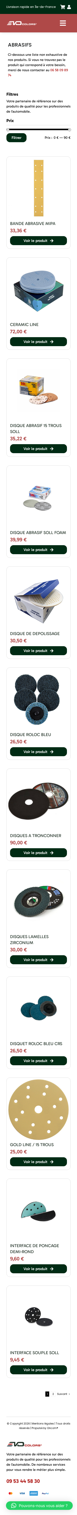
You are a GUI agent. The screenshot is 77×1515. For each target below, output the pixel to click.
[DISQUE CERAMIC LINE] (38, 261)
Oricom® (52, 1428)
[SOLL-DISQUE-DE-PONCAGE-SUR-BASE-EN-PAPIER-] (38, 362)
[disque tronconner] (38, 772)
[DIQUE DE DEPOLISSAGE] (38, 570)
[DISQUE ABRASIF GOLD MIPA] (38, 1081)
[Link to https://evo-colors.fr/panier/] (61, 7)
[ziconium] (38, 873)
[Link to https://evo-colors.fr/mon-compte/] (68, 7)
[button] (39, 1505)
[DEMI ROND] (38, 1182)
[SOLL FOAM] (38, 469)
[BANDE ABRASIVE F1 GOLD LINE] (38, 160)
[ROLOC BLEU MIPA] (38, 671)
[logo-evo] (21, 22)
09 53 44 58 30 (23, 1481)
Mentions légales (43, 1423)
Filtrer (16, 137)
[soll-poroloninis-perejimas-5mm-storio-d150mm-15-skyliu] (38, 1289)
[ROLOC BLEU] (38, 980)
